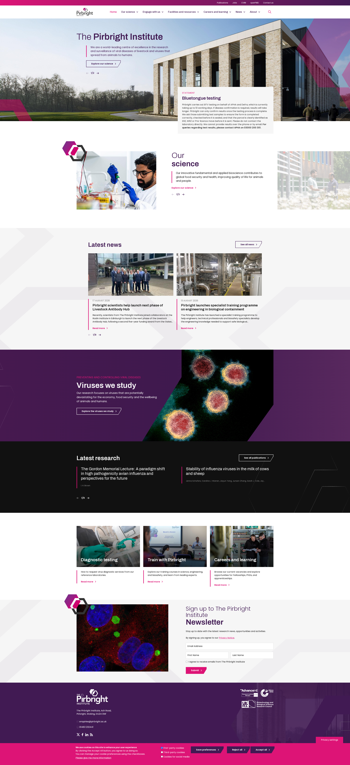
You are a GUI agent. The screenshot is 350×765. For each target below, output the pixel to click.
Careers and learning (216, 12)
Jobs (234, 3)
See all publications (255, 457)
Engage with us (151, 12)
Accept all (261, 749)
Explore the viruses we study (98, 411)
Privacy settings (329, 739)
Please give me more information (93, 757)
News (239, 12)
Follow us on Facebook (82, 734)
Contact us (268, 3)
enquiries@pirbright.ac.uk (93, 721)
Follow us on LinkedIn (86, 734)
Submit (195, 670)
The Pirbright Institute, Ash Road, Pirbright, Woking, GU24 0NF (94, 712)
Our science (128, 12)
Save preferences (206, 749)
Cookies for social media (176, 756)
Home (113, 12)
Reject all (237, 749)
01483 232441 (86, 727)
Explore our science (102, 63)
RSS (91, 734)
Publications (222, 3)
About (253, 12)
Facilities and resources (182, 12)
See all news (247, 244)
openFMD (254, 3)
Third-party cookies (174, 752)
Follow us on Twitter (78, 734)
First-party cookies (173, 748)
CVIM (243, 3)
